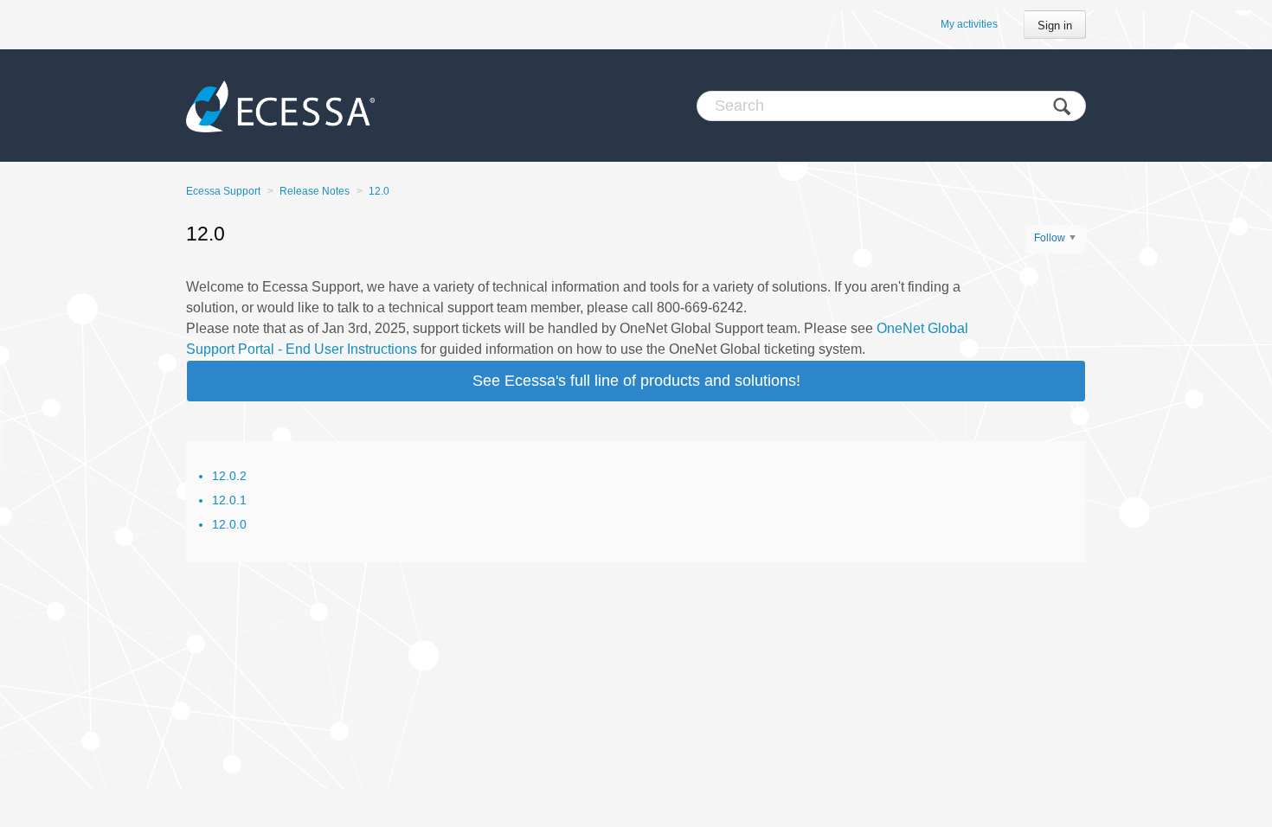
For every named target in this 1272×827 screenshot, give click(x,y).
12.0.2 (229, 476)
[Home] (280, 105)
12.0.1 (229, 500)
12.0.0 (229, 524)
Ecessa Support (223, 191)
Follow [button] (1049, 238)
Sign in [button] (1055, 25)
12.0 (379, 191)
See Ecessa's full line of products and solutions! (636, 380)
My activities (969, 24)
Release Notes (314, 191)
